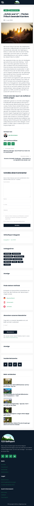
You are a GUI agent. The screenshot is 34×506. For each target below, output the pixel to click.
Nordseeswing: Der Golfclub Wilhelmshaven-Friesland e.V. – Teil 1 (16, 395)
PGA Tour (7, 261)
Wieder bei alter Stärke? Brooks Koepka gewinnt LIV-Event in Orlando (17, 423)
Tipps (20, 261)
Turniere (7, 264)
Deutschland (8, 256)
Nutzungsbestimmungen (8, 482)
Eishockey (4, 492)
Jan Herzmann (13, 135)
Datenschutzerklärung (11, 337)
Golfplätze (8, 259)
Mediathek (4, 469)
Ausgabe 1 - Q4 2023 (10, 240)
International (17, 259)
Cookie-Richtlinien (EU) (8, 485)
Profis (14, 261)
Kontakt (3, 464)
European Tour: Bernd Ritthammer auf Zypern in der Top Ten (16, 385)
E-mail (5, 204)
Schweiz (9, 306)
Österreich (10, 302)
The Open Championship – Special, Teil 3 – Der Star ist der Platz (16, 404)
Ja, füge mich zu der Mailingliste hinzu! (15, 221)
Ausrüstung (16, 253)
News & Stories (14, 10)
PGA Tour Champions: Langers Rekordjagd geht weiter (16, 414)
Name (5, 199)
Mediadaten (4, 472)
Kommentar (7, 182)
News (6, 10)
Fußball (3, 495)
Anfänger (7, 253)
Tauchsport (4, 497)
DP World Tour (19, 256)
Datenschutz (5, 479)
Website (6, 210)
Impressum (4, 467)
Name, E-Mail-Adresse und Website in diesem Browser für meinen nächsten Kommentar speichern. (17, 217)
